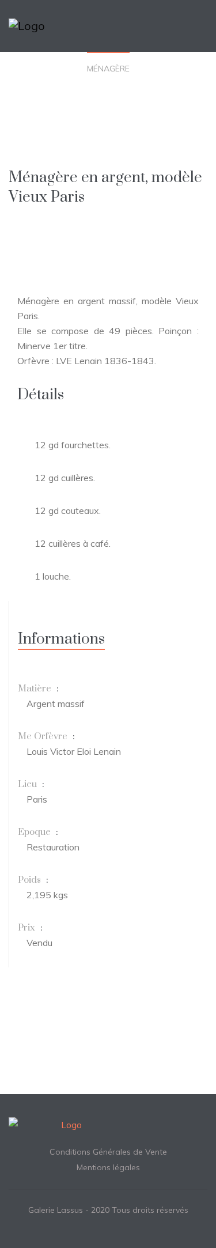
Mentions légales (108, 1167)
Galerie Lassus (55, 1210)
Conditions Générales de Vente (108, 1152)
